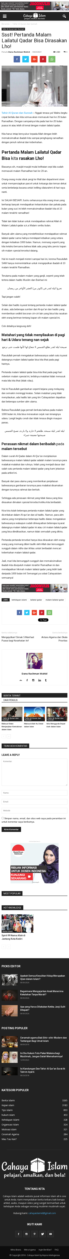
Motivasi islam (9, 1129)
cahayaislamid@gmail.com (42, 1213)
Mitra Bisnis (16, 1249)
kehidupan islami (19, 600)
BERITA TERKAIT (12, 695)
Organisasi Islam (10, 1124)
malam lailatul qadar (55, 600)
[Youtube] (50, 1234)
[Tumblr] (47, 680)
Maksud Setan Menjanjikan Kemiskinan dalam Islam (12, 727)
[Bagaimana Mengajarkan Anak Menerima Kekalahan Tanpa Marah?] (10, 995)
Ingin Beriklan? (45, 1249)
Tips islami (7, 1110)
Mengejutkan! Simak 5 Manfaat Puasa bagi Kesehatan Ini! (18, 639)
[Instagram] (34, 680)
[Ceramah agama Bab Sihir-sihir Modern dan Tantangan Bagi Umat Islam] (10, 1041)
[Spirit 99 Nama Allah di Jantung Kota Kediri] (17, 923)
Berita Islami (8, 931)
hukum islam (8, 1114)
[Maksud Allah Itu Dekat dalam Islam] (34, 714)
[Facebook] (28, 680)
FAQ (57, 1249)
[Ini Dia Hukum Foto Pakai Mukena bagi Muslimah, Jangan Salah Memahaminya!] (10, 1057)
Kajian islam (8, 1105)
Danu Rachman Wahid (19, 52)
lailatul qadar (36, 600)
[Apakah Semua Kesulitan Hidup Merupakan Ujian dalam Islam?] (10, 979)
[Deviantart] (22, 680)
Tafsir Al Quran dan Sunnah (13, 29)
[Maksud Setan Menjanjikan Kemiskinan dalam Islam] (12, 714)
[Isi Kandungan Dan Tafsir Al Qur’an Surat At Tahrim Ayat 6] (10, 1071)
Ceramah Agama (10, 1134)
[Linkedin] (40, 680)
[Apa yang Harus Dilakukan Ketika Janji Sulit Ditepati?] (10, 1010)
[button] (64, 16)
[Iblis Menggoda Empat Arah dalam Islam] (57, 714)
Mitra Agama (30, 1249)
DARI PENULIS (11, 700)
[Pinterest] (34, 1234)
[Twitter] (42, 1234)
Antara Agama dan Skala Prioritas (54, 639)
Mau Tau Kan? (9, 1139)
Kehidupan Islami (10, 1119)
